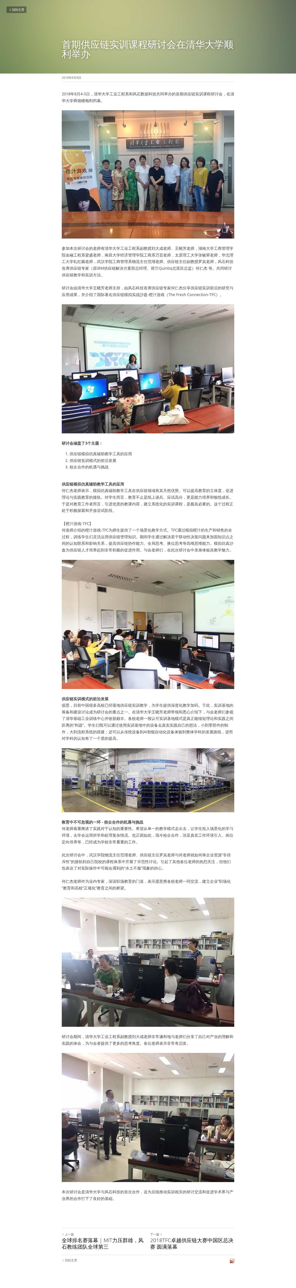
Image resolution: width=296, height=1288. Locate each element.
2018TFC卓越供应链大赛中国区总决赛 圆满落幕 (191, 1243)
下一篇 (154, 1234)
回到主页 (18, 10)
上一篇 (69, 1234)
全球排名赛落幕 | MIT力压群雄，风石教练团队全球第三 (102, 1243)
